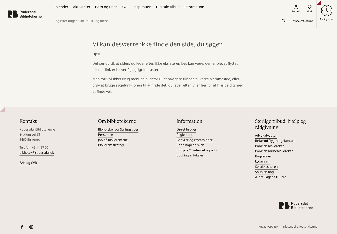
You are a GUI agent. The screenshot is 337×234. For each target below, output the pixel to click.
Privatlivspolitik (268, 227)
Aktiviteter (81, 7)
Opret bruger (186, 129)
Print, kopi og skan (190, 145)
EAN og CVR (28, 163)
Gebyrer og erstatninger (194, 140)
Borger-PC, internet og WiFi (196, 150)
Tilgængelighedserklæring (300, 227)
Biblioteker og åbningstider (118, 129)
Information (194, 7)
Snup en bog (264, 172)
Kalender (61, 7)
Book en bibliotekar (269, 146)
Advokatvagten (266, 135)
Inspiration (142, 7)
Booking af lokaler (189, 155)
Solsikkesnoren (266, 166)
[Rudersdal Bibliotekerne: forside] (24, 14)
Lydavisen (262, 161)
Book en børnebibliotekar (274, 151)
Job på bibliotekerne (113, 140)
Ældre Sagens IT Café (270, 177)
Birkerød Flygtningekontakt (275, 141)
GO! (125, 7)
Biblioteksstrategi (111, 145)
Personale (105, 134)
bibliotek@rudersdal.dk (37, 152)
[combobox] (169, 21)
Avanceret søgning (303, 21)
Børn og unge (106, 7)
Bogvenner (263, 156)
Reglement (184, 134)
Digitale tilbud (168, 7)
